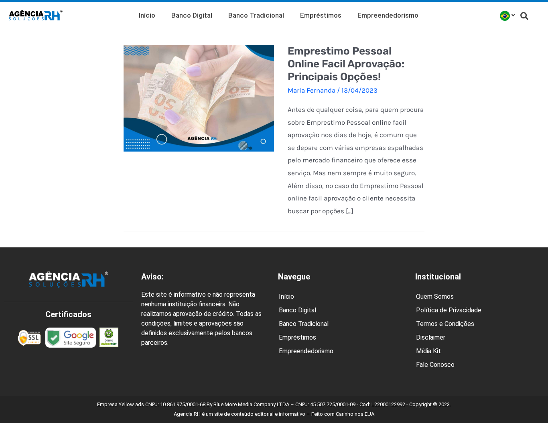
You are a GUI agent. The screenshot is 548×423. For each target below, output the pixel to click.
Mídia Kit (428, 351)
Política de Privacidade (448, 310)
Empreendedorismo (387, 15)
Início (147, 15)
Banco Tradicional (256, 15)
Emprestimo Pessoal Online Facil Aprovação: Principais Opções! (346, 64)
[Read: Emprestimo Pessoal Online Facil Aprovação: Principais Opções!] (199, 97)
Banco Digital (191, 15)
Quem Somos (435, 296)
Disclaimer (430, 337)
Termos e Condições (445, 324)
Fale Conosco (435, 364)
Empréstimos (320, 15)
